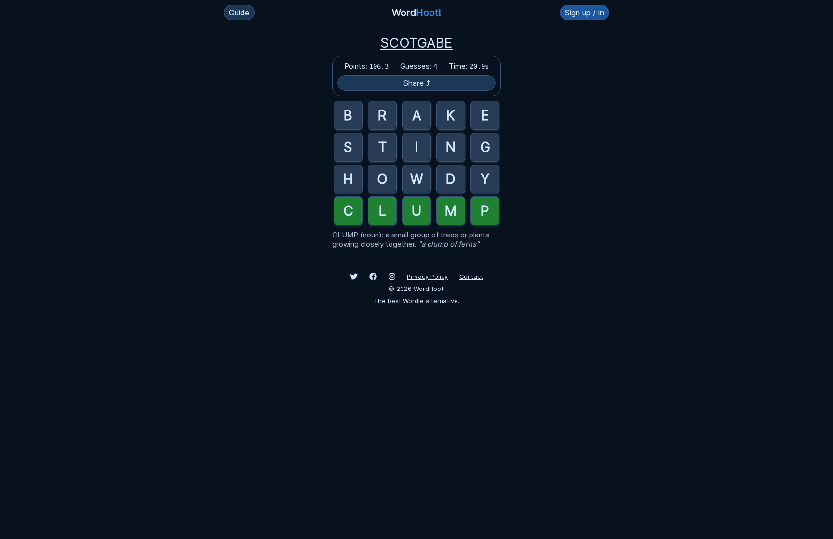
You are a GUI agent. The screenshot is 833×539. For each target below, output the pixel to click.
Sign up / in (584, 12)
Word (416, 12)
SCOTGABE (416, 43)
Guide (239, 12)
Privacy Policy (427, 276)
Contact (471, 276)
